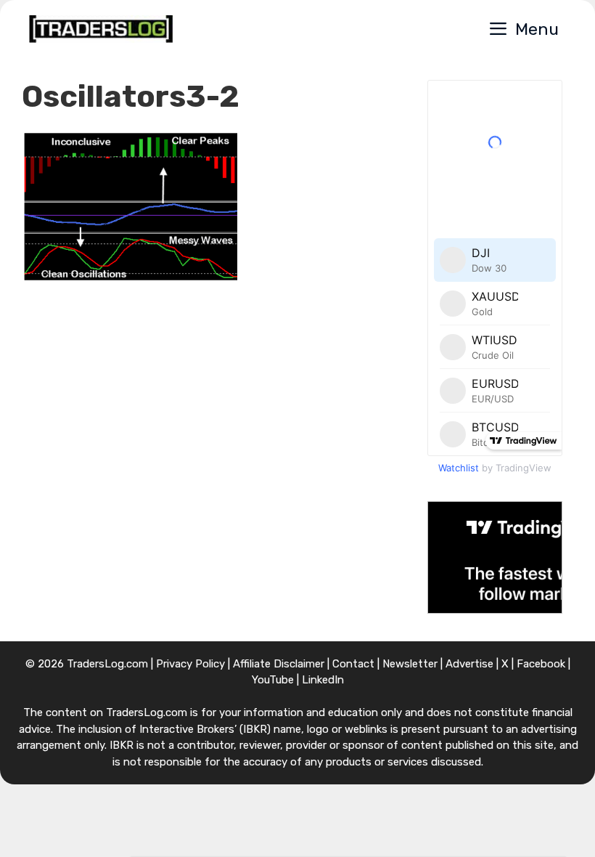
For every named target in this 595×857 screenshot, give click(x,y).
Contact (353, 663)
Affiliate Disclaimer (278, 663)
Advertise (469, 663)
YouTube (273, 679)
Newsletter (410, 663)
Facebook (541, 663)
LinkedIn (323, 679)
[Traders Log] (101, 29)
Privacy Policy (190, 663)
